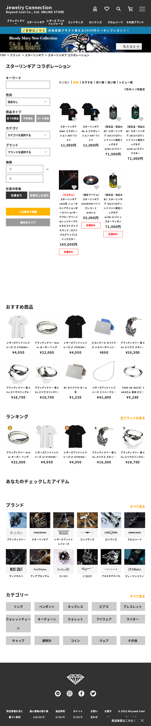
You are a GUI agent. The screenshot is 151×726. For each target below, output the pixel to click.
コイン (75, 640)
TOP (3, 55)
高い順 (112, 82)
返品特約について (60, 714)
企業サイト (108, 714)
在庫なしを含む (39, 195)
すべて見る (137, 506)
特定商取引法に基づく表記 (14, 714)
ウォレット (75, 619)
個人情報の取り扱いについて (39, 714)
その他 (132, 640)
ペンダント (47, 606)
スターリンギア (36, 22)
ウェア (104, 640)
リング (18, 606)
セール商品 (43, 118)
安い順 (100, 82)
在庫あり (16, 195)
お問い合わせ (94, 714)
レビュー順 (126, 82)
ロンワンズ (95, 22)
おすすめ (87, 82)
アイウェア (104, 619)
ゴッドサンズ (75, 22)
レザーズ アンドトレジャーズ (56, 22)
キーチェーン (47, 619)
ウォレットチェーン (18, 623)
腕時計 (47, 640)
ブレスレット (132, 606)
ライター (133, 619)
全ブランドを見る (132, 418)
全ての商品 (13, 118)
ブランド (15, 55)
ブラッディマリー (16, 22)
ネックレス (75, 606)
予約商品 (28, 118)
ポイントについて (78, 714)
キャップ (18, 640)
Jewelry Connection (29, 7)
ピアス (104, 606)
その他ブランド (135, 22)
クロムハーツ (115, 22)
